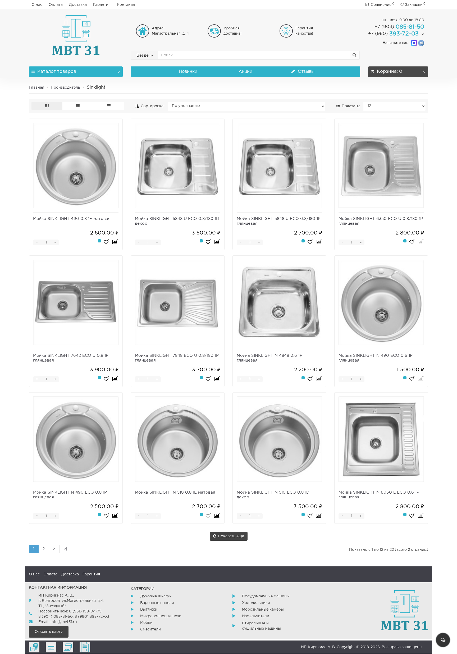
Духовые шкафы (156, 596)
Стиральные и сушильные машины (261, 626)
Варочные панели (157, 603)
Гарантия (102, 4)
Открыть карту (49, 631)
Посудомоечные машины (266, 596)
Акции (245, 72)
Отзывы (305, 72)
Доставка (78, 4)
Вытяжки (148, 609)
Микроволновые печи (160, 616)
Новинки (188, 72)
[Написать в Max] (414, 43)
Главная (36, 87)
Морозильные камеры (263, 609)
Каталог (56, 72)
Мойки (146, 622)
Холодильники (256, 603)
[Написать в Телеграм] (421, 43)
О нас (36, 4)
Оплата (56, 4)
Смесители (150, 629)
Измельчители (255, 616)
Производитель (65, 87)
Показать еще (231, 536)
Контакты (126, 4)
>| (65, 549)
